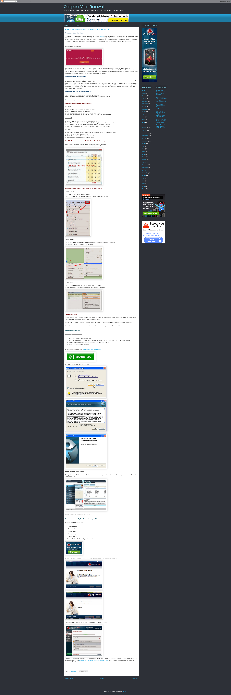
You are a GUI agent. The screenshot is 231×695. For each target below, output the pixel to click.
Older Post (134, 678)
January (144, 98)
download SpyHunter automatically (92, 349)
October (144, 106)
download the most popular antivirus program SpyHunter (94, 660)
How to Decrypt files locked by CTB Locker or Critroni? (161, 126)
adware (101, 36)
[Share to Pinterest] (87, 671)
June (143, 117)
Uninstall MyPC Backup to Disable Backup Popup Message (160, 92)
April (143, 90)
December (145, 101)
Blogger (124, 691)
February (144, 95)
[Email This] (80, 671)
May (143, 119)
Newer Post (69, 678)
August (144, 111)
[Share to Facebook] (85, 671)
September (145, 109)
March (144, 93)
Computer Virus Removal (84, 7)
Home (102, 678)
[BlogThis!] (82, 671)
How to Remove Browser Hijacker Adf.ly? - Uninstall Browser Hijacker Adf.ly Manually (160, 113)
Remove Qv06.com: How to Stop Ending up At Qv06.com (161, 121)
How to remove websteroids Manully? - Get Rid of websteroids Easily (161, 99)
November (145, 103)
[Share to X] (84, 671)
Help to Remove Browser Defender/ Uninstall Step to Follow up (160, 106)
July (143, 114)
